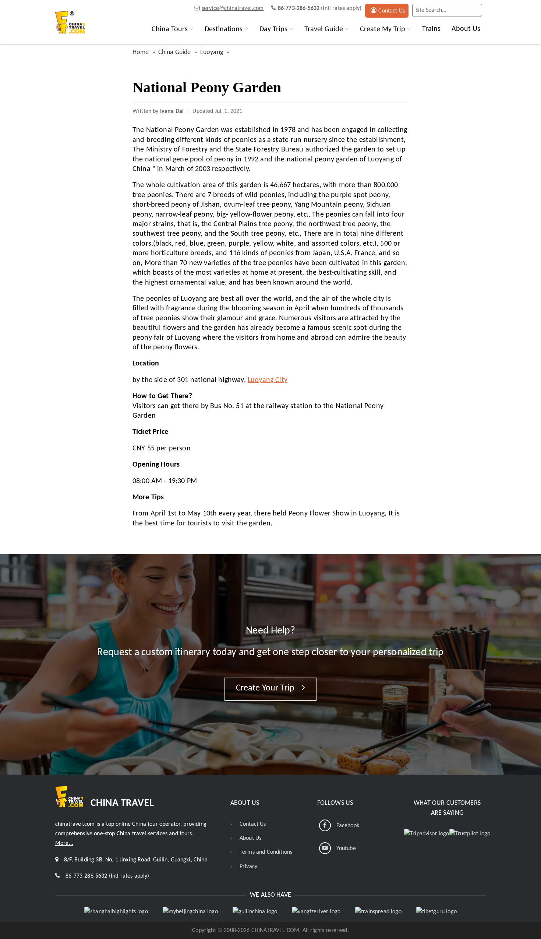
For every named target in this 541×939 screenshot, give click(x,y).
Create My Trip (382, 29)
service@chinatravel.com (233, 8)
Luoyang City (267, 380)
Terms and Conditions (266, 852)
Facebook (347, 826)
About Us (466, 29)
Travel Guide (323, 29)
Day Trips (273, 29)
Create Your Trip (266, 688)
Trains (431, 29)
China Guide (174, 52)
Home (140, 52)
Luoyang (211, 52)
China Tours (170, 29)
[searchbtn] (475, 10)
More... (64, 843)
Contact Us (391, 11)
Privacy (248, 867)
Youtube (346, 848)
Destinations (224, 29)
